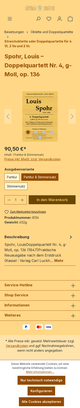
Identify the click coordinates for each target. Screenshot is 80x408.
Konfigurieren (41, 391)
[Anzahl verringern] (9, 199)
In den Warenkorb (52, 200)
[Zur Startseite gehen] (40, 8)
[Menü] (9, 18)
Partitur (12, 177)
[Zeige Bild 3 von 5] (44, 132)
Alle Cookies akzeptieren (41, 402)
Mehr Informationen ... (40, 372)
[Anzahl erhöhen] (22, 199)
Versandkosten (17, 346)
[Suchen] (38, 18)
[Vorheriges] (7, 116)
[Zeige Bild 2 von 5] (36, 132)
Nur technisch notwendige (41, 380)
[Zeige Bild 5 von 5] (40, 137)
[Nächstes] (72, 116)
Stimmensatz (16, 186)
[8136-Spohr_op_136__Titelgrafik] (40, 116)
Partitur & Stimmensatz (40, 177)
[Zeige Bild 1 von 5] (28, 132)
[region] (40, 116)
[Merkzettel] (49, 18)
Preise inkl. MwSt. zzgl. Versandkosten (32, 159)
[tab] (38, 248)
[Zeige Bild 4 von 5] (52, 132)
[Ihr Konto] (59, 18)
